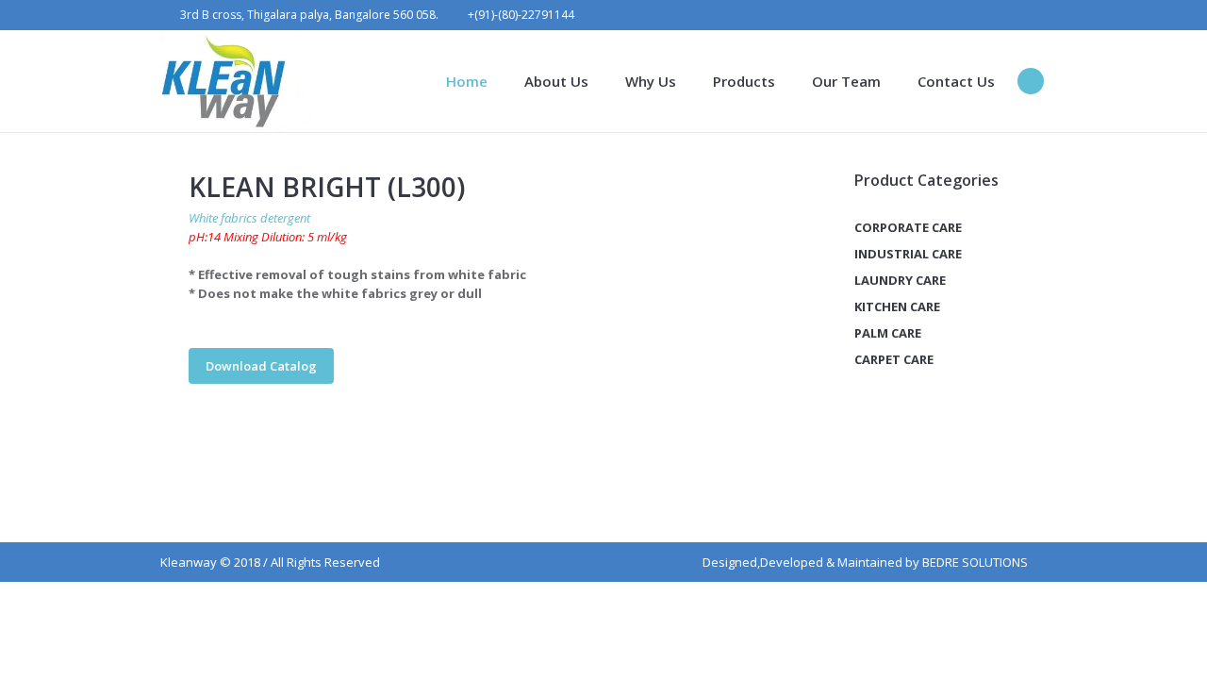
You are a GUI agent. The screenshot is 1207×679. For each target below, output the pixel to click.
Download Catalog (261, 365)
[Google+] (981, 15)
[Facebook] (955, 15)
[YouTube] (1034, 15)
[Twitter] (1008, 15)
